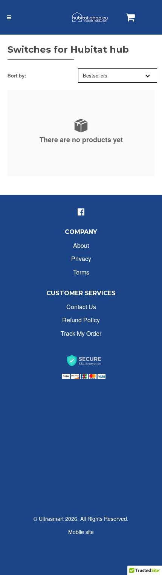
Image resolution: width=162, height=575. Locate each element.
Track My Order (81, 333)
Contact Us (81, 306)
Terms (81, 272)
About (81, 245)
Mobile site (81, 532)
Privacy (81, 258)
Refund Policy (81, 320)
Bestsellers (95, 75)
